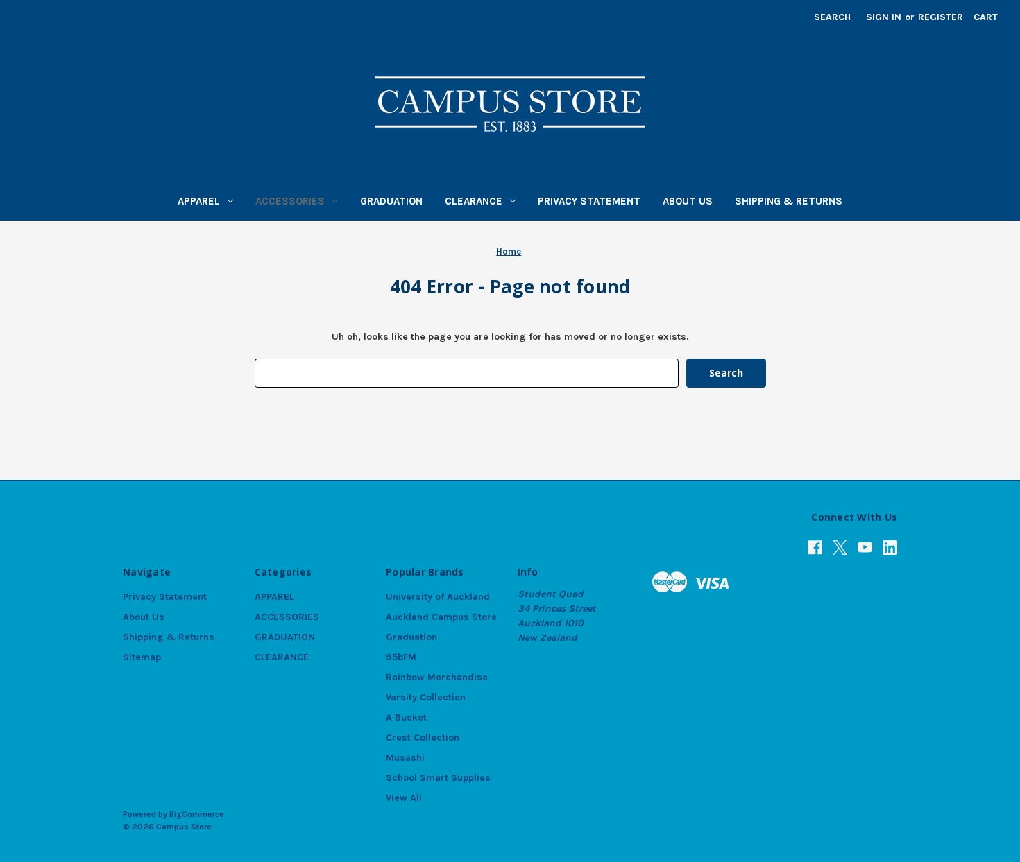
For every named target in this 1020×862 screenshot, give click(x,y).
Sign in (883, 17)
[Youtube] (865, 547)
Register (940, 17)
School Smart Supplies (438, 778)
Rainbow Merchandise (437, 677)
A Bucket (406, 717)
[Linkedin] (890, 547)
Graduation (411, 637)
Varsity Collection (426, 697)
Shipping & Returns (788, 201)
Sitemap (142, 657)
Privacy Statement (589, 201)
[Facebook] (815, 547)
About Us (688, 201)
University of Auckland (438, 597)
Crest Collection (422, 737)
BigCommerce (196, 814)
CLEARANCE (473, 201)
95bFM (401, 657)
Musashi (405, 758)
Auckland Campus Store (441, 617)
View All (404, 798)
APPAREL (199, 201)
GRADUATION (391, 201)
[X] (840, 547)
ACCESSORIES (290, 201)
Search (832, 17)
